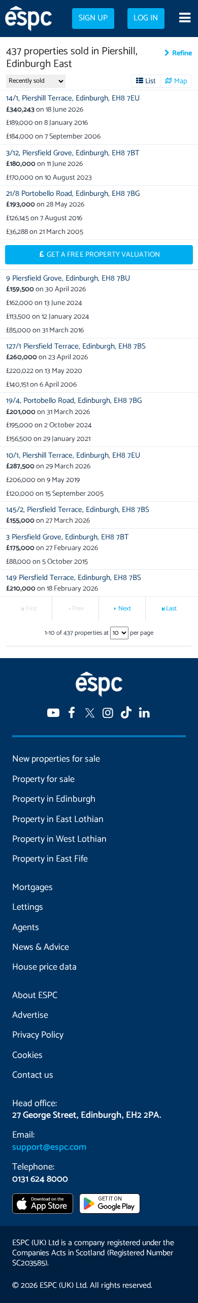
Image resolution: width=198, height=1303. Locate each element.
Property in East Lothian (58, 819)
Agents (25, 927)
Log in (146, 18)
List (150, 81)
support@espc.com (49, 1147)
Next (124, 608)
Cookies (27, 1055)
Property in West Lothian (59, 839)
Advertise (30, 1015)
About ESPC (34, 995)
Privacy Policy (37, 1035)
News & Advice (40, 947)
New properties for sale (56, 759)
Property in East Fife (50, 859)
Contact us (32, 1075)
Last (171, 608)
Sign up (93, 18)
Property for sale (43, 779)
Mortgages (32, 887)
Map (180, 81)
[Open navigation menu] (184, 19)
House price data (44, 967)
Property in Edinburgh (53, 799)
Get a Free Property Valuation (103, 255)
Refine (182, 53)
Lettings (27, 907)
